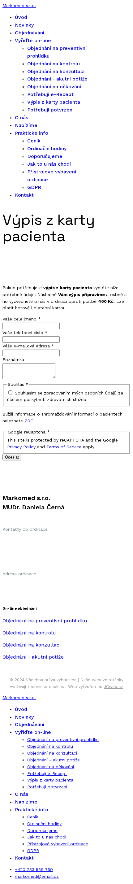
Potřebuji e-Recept (50, 94)
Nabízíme (26, 125)
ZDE (28, 420)
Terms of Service (63, 446)
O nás (21, 117)
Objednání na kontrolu (53, 64)
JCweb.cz (113, 686)
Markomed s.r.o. (19, 5)
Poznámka (13, 359)
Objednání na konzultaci (55, 71)
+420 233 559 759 (34, 869)
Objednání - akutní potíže (57, 79)
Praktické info (31, 133)
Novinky (24, 25)
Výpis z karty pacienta (53, 102)
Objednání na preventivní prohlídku (63, 739)
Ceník (34, 141)
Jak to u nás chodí (49, 164)
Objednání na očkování (54, 86)
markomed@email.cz (37, 876)
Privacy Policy (21, 446)
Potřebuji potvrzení (50, 110)
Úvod (21, 17)
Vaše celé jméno (21, 318)
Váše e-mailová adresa (28, 345)
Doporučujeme (44, 156)
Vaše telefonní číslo (25, 332)
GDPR (34, 187)
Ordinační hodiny (46, 148)
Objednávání (29, 33)
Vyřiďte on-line (33, 40)
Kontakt (24, 195)
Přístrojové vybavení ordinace (57, 843)
